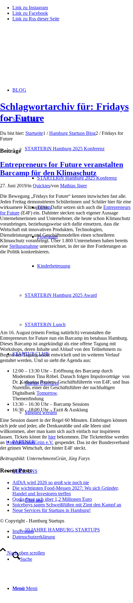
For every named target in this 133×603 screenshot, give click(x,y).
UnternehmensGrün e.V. (30, 442)
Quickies (41, 185)
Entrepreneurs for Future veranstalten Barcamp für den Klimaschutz (61, 168)
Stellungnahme (23, 246)
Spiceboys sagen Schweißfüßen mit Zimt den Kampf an (66, 504)
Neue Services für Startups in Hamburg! (51, 510)
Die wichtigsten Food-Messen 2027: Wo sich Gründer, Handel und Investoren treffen (65, 490)
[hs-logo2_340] (46, 55)
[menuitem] (85, 178)
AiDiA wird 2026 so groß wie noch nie (50, 482)
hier (52, 436)
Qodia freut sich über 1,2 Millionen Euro (52, 499)
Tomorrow (46, 393)
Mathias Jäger (73, 185)
